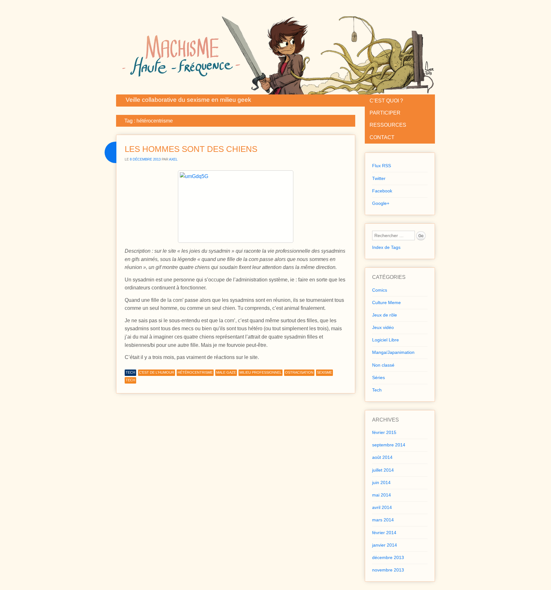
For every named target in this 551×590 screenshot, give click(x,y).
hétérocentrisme (195, 372)
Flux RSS (381, 165)
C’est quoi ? (386, 100)
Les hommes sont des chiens (191, 149)
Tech (130, 372)
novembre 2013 (388, 569)
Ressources (388, 125)
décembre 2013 (388, 557)
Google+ (380, 203)
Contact (382, 137)
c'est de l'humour (156, 372)
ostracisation (299, 372)
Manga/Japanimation (393, 352)
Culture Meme (386, 302)
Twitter (379, 178)
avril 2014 (382, 507)
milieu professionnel (260, 372)
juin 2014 (381, 482)
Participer (385, 113)
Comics (379, 290)
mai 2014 (381, 494)
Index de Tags (386, 247)
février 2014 (384, 532)
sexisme (324, 372)
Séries (378, 377)
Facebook (382, 190)
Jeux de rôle (384, 314)
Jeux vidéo (383, 327)
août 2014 (382, 457)
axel (173, 159)
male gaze (226, 372)
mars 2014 (383, 519)
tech (130, 380)
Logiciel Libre (385, 339)
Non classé (383, 365)
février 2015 (384, 432)
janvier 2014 (384, 545)
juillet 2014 (383, 470)
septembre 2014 (388, 444)
